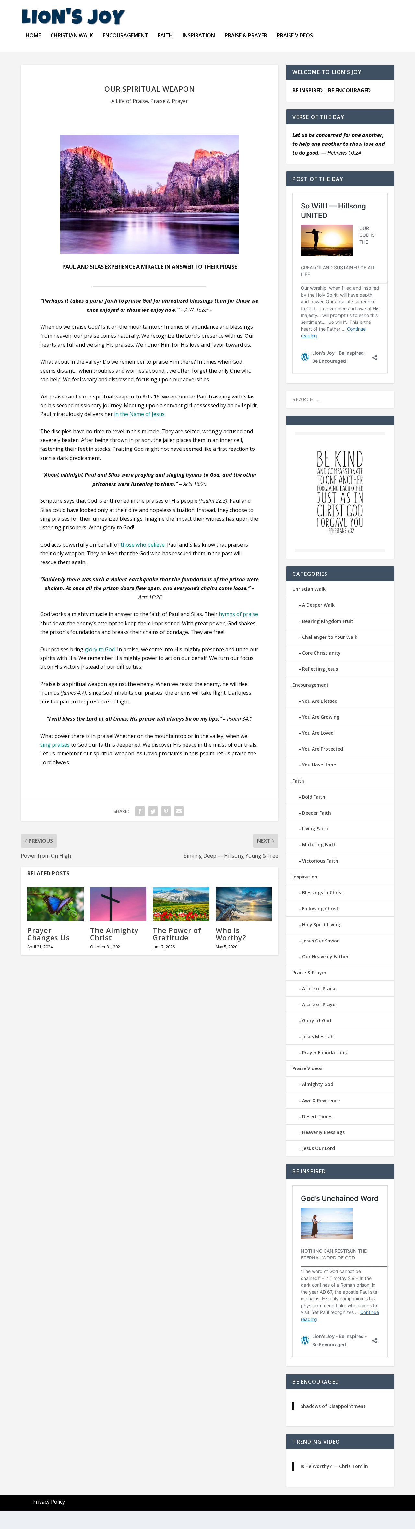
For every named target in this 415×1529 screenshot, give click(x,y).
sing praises (55, 744)
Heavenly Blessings (323, 1132)
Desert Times (317, 1116)
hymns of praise (238, 614)
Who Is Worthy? (231, 933)
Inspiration (199, 36)
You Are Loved (318, 733)
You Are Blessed (320, 701)
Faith (165, 36)
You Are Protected (322, 749)
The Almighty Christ (114, 933)
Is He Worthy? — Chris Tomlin (334, 1466)
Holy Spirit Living (321, 924)
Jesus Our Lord (318, 1148)
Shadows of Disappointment (333, 1406)
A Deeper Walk (318, 605)
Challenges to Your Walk (329, 637)
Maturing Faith (319, 844)
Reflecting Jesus (320, 669)
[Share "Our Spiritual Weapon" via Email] (178, 811)
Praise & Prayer (246, 36)
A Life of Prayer (319, 1004)
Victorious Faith (320, 861)
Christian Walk (72, 36)
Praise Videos (295, 36)
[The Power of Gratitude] (181, 904)
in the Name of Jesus (139, 414)
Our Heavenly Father (325, 957)
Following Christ (320, 908)
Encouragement (125, 36)
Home (33, 36)
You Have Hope (319, 765)
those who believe (143, 544)
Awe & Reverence (321, 1100)
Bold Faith (313, 797)
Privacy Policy (48, 1501)
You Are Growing (320, 717)
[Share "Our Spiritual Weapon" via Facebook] (140, 811)
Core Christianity (321, 653)
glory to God (100, 649)
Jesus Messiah (318, 1036)
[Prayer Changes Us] (55, 904)
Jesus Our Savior (320, 941)
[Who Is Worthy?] (244, 904)
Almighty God (317, 1084)
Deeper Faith (316, 813)
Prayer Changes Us (48, 933)
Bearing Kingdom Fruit (327, 621)
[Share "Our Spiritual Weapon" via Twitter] (153, 811)
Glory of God (316, 1020)
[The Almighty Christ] (118, 904)
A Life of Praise (129, 101)
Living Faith (315, 829)
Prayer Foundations (324, 1052)
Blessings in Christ (322, 893)
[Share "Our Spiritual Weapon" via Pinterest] (166, 811)
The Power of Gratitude (177, 933)
